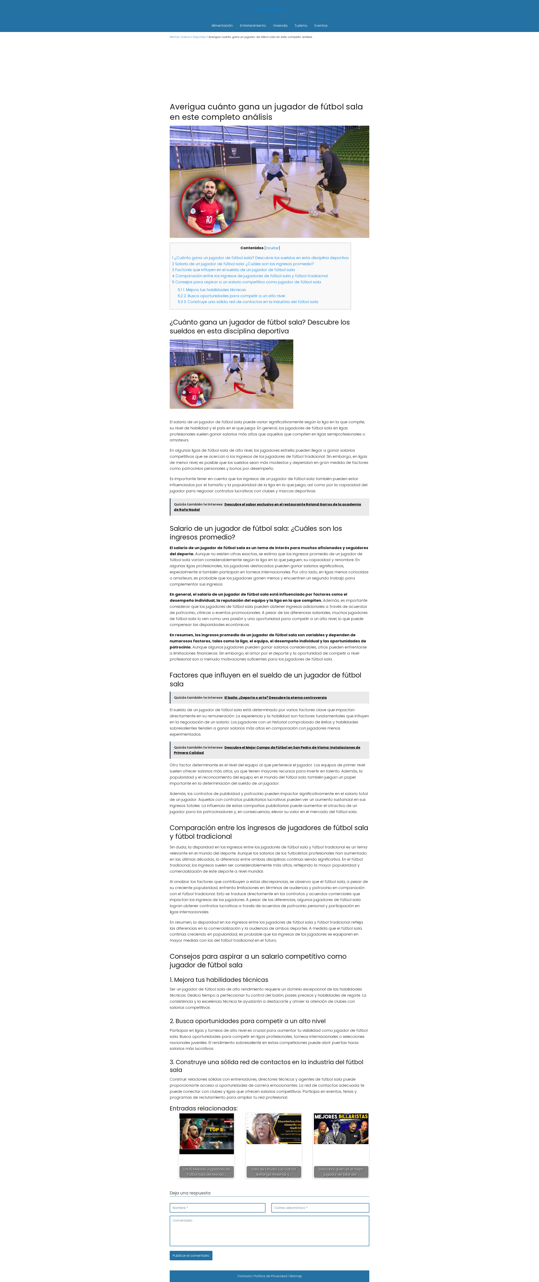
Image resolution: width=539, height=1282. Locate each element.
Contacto (244, 1276)
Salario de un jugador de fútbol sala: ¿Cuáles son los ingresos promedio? (243, 263)
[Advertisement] (269, 69)
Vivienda (280, 25)
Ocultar (272, 248)
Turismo (301, 25)
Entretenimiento (253, 25)
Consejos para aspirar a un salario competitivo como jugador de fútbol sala (246, 282)
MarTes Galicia (269, 10)
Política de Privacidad (270, 1276)
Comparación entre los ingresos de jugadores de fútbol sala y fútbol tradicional (250, 275)
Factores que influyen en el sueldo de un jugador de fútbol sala (233, 269)
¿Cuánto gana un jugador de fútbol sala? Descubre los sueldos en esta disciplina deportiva (260, 257)
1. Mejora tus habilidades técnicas (212, 289)
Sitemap (295, 1276)
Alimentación (222, 25)
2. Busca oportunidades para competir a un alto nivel (231, 295)
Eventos (321, 25)
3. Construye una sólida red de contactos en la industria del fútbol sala (248, 301)
